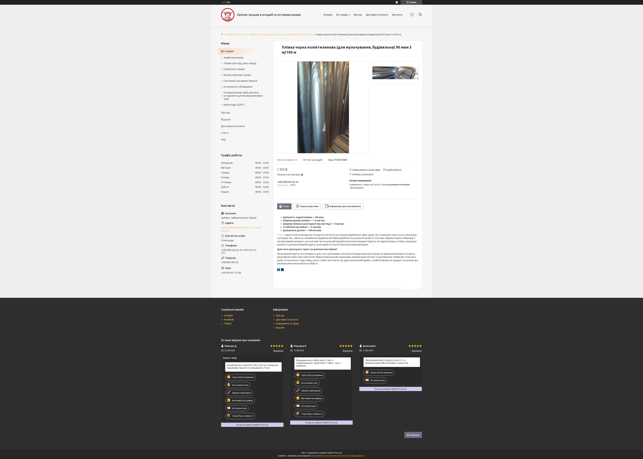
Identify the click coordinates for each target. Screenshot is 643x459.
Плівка (309, 34)
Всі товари (342, 14)
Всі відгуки (413, 435)
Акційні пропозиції (233, 57)
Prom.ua (338, 453)
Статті (225, 132)
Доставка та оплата (377, 14)
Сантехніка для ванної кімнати (240, 81)
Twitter (228, 323)
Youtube (228, 315)
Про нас (358, 14)
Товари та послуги (236, 34)
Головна (328, 14)
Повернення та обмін (287, 323)
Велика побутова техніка (237, 75)
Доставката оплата (232, 126)
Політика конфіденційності (352, 456)
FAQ (223, 139)
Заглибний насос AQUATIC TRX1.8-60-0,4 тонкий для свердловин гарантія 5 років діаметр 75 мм (252, 366)
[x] (282, 270)
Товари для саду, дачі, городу (264, 34)
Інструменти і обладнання (238, 86)
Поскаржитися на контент (324, 456)
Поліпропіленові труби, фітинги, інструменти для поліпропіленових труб (243, 95)
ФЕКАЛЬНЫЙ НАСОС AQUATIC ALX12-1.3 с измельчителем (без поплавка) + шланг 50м (386, 361)
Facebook (229, 319)
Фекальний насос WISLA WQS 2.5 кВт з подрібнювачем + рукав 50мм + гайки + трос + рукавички (318, 363)
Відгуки (225, 119)
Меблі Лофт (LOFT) (234, 104)
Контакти (397, 14)
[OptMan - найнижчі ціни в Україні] (227, 14)
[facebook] (278, 270)
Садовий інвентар (294, 34)
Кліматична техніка (234, 69)
